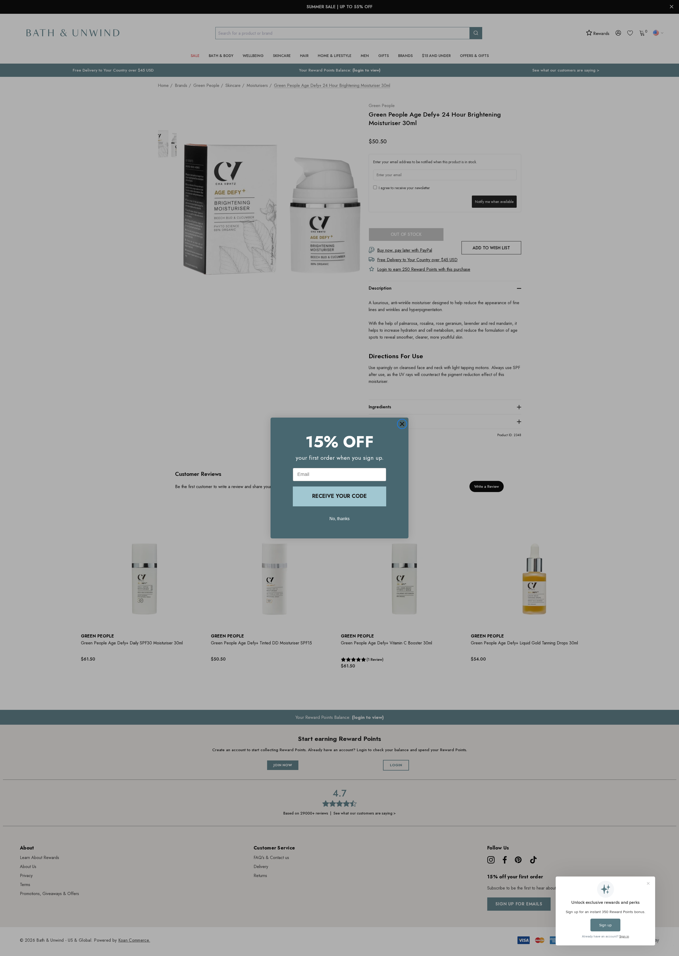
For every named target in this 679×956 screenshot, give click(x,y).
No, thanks (339, 518)
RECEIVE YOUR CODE (339, 496)
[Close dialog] (402, 424)
